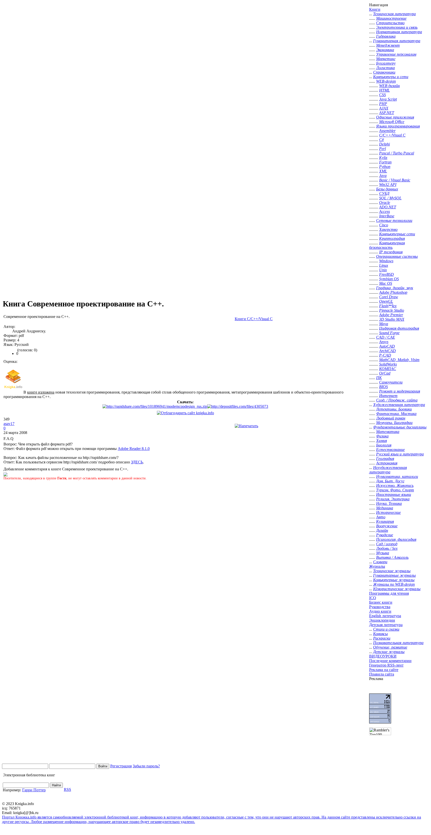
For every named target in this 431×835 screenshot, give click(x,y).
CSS (382, 95)
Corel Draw (388, 297)
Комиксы (380, 634)
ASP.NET (386, 113)
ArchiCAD (387, 351)
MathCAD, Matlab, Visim (399, 360)
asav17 (8, 423)
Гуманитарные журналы (394, 575)
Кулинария (385, 521)
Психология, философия (396, 539)
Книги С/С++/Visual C (254, 319)
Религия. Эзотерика (393, 499)
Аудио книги (380, 611)
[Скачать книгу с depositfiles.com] (237, 406)
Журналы (377, 566)
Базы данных (387, 189)
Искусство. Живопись (395, 485)
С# (381, 140)
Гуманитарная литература (396, 41)
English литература (385, 616)
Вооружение (387, 526)
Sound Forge (389, 333)
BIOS (383, 387)
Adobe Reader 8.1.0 (134, 448)
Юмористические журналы (397, 589)
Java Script (388, 99)
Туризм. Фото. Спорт (395, 490)
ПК (379, 378)
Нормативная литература (399, 32)
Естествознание (390, 449)
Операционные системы (397, 256)
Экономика (385, 50)
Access (384, 211)
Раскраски (381, 638)
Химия (381, 440)
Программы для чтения (389, 593)
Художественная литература (399, 405)
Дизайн (382, 530)
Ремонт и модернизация (399, 391)
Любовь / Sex (387, 548)
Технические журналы (392, 571)
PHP (383, 104)
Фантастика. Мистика (396, 414)
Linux (383, 265)
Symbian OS (389, 279)
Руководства (379, 607)
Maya (383, 324)
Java (383, 175)
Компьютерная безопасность (387, 245)
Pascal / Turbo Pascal (396, 153)
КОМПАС (387, 369)
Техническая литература (394, 14)
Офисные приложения (395, 117)
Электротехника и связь (397, 27)
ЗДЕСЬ (137, 462)
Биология (383, 445)
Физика (382, 436)
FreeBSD (386, 274)
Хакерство (388, 229)
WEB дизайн (389, 86)
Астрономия (386, 463)
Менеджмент (388, 45)
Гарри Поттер (34, 790)
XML (383, 171)
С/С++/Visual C (392, 135)
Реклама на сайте (383, 670)
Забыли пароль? (146, 766)
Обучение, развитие (390, 647)
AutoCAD (387, 346)
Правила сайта (381, 674)
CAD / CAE (385, 337)
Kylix (383, 157)
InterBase (386, 216)
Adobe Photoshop (393, 292)
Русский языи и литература (400, 454)
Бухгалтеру (386, 63)
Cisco (383, 225)
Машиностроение (391, 18)
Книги (374, 9)
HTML (384, 90)
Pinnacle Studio (391, 310)
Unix (383, 270)
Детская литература (386, 625)
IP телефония (391, 252)
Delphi (384, 144)
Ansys (383, 342)
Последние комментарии (390, 661)
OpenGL (386, 301)
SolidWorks (388, 364)
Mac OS (385, 283)
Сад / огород (386, 544)
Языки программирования (398, 126)
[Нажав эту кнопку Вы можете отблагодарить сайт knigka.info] (185, 413)
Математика (387, 431)
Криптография (392, 238)
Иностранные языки (393, 494)
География (385, 458)
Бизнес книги (380, 602)
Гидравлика (386, 36)
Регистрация (121, 766)
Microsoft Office (391, 122)
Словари (380, 562)
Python (384, 166)
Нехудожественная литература (388, 469)
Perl (382, 148)
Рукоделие (384, 535)
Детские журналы (389, 652)
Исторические (388, 512)
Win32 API (387, 184)
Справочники (384, 72)
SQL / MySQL (390, 198)
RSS (67, 789)
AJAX (383, 108)
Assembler (387, 131)
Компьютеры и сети (390, 77)
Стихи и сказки (386, 629)
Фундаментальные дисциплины (400, 427)
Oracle (384, 202)
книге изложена (40, 392)
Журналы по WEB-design (394, 584)
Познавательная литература (398, 643)
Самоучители (391, 382)
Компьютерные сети (397, 234)
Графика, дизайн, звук (394, 288)
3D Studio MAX (391, 319)
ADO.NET (387, 207)
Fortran (385, 162)
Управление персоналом (396, 54)
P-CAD (385, 355)
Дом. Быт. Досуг (390, 481)
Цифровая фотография (399, 328)
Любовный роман (390, 418)
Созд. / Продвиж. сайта (397, 400)
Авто (380, 517)
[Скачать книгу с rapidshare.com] (155, 406)
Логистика (385, 68)
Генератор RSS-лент (386, 665)
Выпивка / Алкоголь (392, 557)
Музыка (382, 553)
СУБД (384, 193)
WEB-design (386, 81)
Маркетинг (385, 59)
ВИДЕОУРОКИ (383, 656)
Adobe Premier (391, 315)
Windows (386, 261)
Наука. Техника (389, 503)
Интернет (388, 396)
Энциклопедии (382, 620)
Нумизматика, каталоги (397, 476)
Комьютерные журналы (394, 580)
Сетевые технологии (394, 220)
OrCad (384, 373)
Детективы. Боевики (394, 409)
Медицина (384, 508)
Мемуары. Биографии (394, 422)
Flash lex (388, 306)
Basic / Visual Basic (394, 180)
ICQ (372, 598)
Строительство (390, 23)
